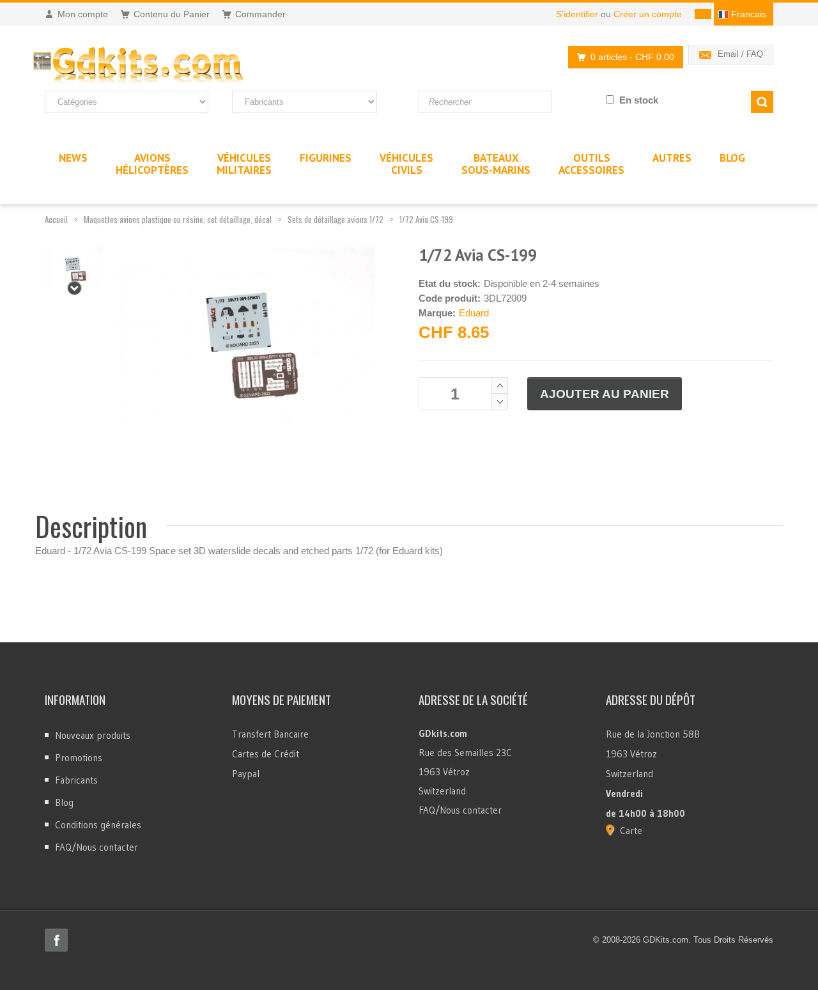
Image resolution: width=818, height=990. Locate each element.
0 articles (632, 57)
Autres (671, 158)
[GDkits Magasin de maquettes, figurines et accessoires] (165, 66)
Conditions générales (98, 825)
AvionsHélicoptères (152, 164)
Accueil (56, 219)
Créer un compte (648, 14)
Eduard (474, 312)
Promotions (78, 758)
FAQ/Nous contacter (96, 847)
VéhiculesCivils (406, 164)
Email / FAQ (740, 54)
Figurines (325, 158)
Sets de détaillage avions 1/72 (335, 219)
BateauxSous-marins (495, 164)
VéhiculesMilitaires (244, 164)
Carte (631, 830)
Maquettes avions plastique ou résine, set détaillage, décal (178, 219)
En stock (638, 100)
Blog (64, 802)
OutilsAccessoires (591, 164)
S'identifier (577, 14)
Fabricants (76, 780)
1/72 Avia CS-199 (426, 219)
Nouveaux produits (92, 735)
